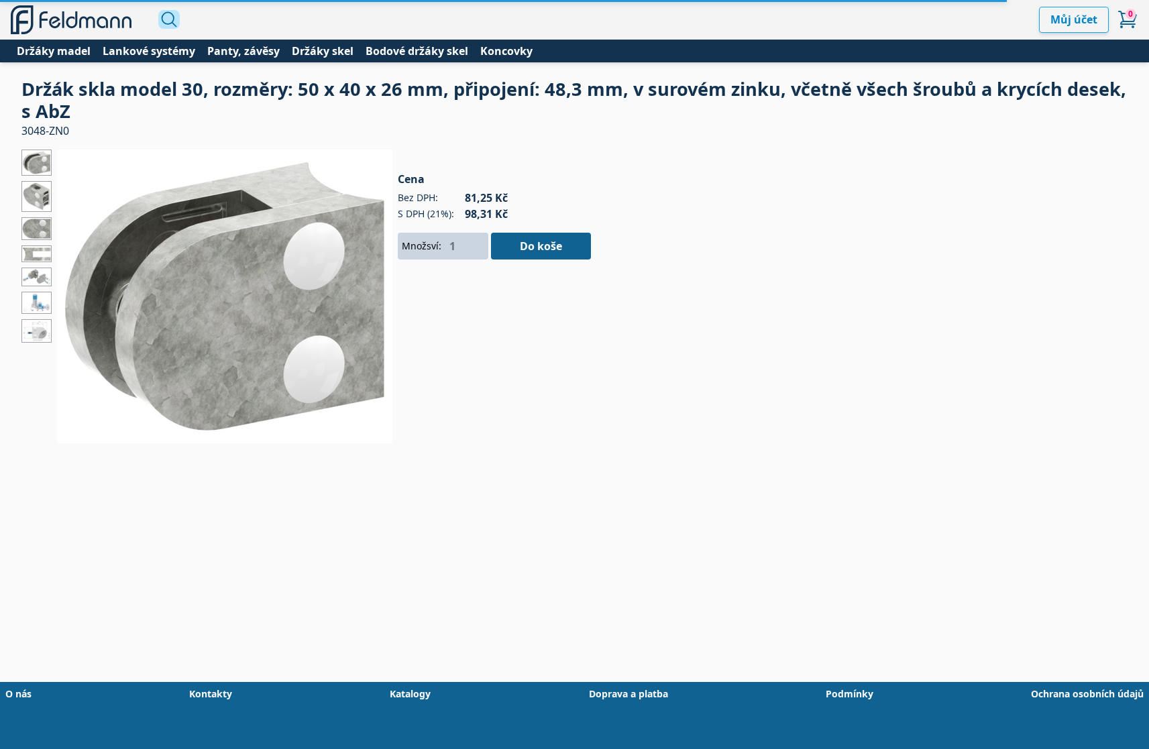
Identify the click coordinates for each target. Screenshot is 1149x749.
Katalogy (410, 693)
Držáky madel (54, 51)
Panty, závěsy (243, 51)
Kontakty (210, 693)
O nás (18, 693)
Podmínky (849, 693)
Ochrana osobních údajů (1087, 693)
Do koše (541, 246)
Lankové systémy (149, 51)
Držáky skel (322, 51)
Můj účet (1073, 19)
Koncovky (506, 51)
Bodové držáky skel (417, 51)
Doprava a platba (628, 693)
